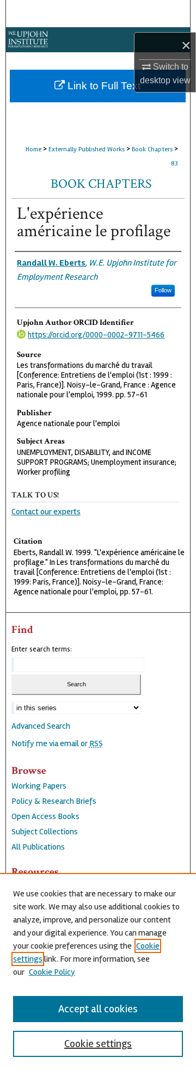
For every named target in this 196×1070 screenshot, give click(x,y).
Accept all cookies (98, 1009)
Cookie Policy (52, 972)
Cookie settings (98, 1043)
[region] (98, 971)
